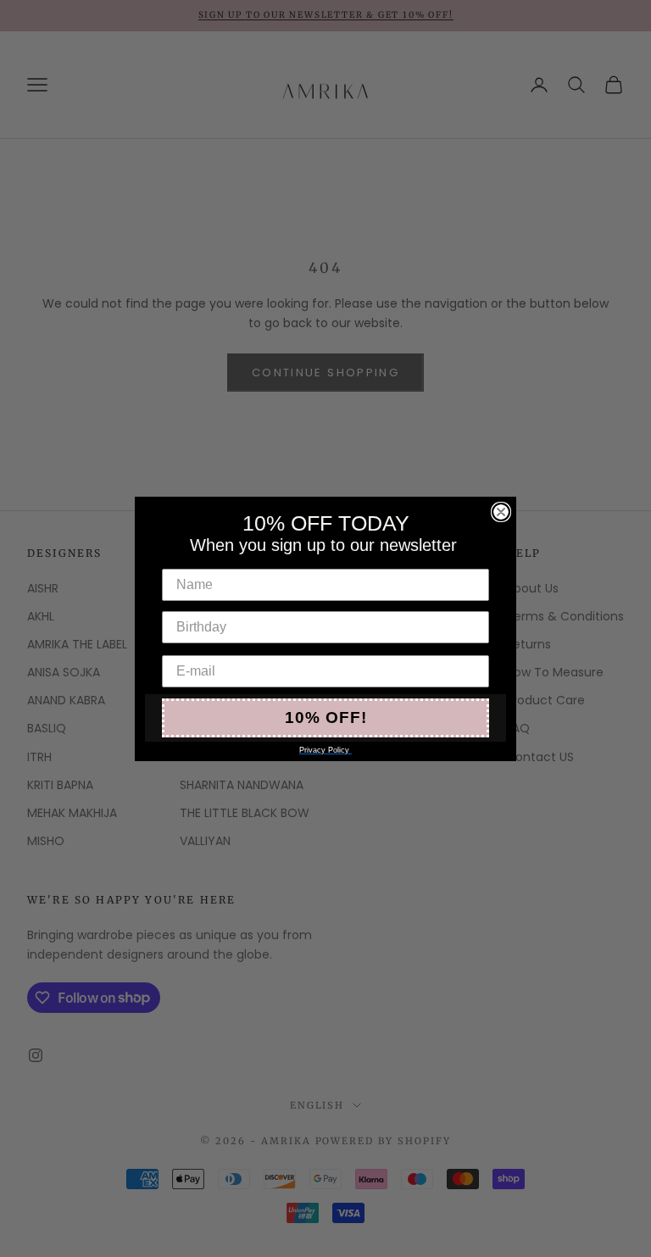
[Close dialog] (500, 511)
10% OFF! (326, 717)
